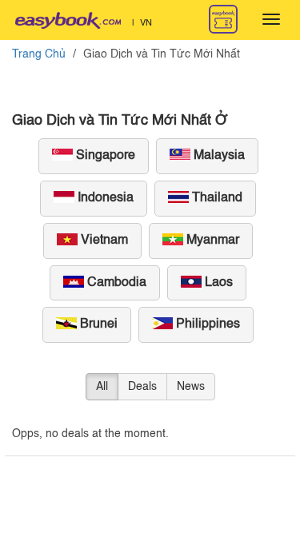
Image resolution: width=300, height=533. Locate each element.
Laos (217, 282)
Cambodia (115, 282)
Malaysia (217, 155)
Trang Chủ (39, 54)
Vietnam (103, 240)
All (102, 386)
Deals (142, 386)
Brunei (97, 324)
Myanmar (211, 240)
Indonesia (104, 198)
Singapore (104, 155)
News (191, 386)
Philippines (206, 324)
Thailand (215, 198)
